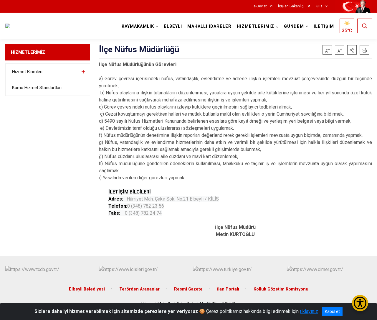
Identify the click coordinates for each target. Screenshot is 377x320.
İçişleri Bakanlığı (291, 6)
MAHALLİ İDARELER (209, 26)
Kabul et (332, 311)
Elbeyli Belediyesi (87, 289)
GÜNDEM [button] (294, 26)
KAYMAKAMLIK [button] (138, 26)
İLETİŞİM (324, 26)
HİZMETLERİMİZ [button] (255, 26)
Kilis (319, 6)
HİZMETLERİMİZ (28, 52)
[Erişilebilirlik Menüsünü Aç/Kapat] (360, 303)
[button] (352, 50)
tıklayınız (309, 311)
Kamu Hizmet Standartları (37, 87)
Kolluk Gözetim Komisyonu (281, 289)
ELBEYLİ (173, 26)
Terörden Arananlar (139, 289)
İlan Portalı (228, 289)
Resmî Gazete (188, 289)
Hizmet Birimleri (27, 71)
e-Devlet (260, 6)
